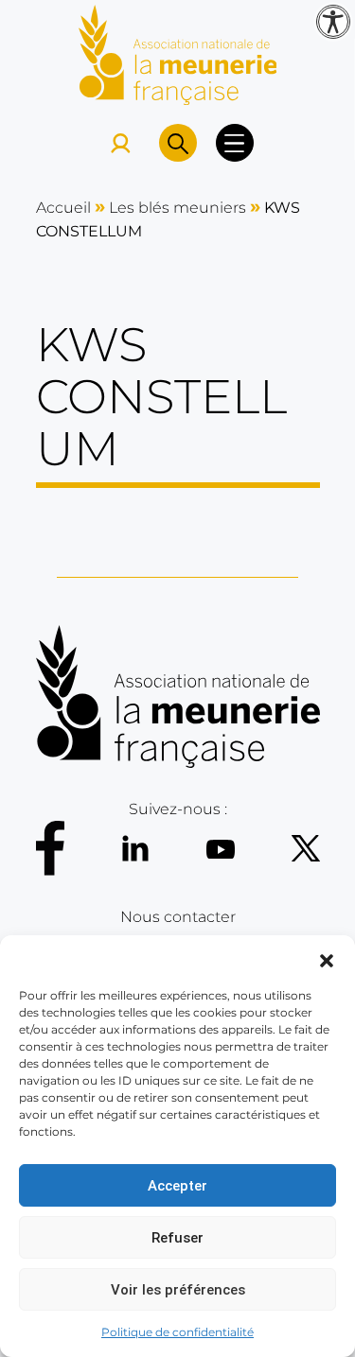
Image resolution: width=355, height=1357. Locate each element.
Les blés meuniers (177, 208)
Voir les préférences (178, 1289)
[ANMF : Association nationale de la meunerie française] (178, 53)
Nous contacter (178, 917)
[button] (326, 958)
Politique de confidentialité (177, 1332)
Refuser (177, 1237)
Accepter (177, 1185)
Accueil (63, 208)
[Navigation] (235, 143)
